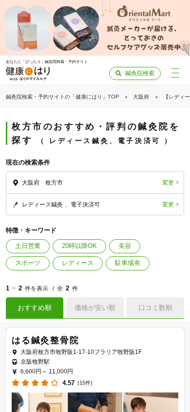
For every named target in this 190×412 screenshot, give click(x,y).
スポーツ (27, 263)
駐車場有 (127, 263)
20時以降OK (79, 245)
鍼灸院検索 (139, 73)
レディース (78, 263)
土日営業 (27, 245)
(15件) (85, 383)
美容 (124, 245)
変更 (168, 182)
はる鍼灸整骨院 (45, 340)
